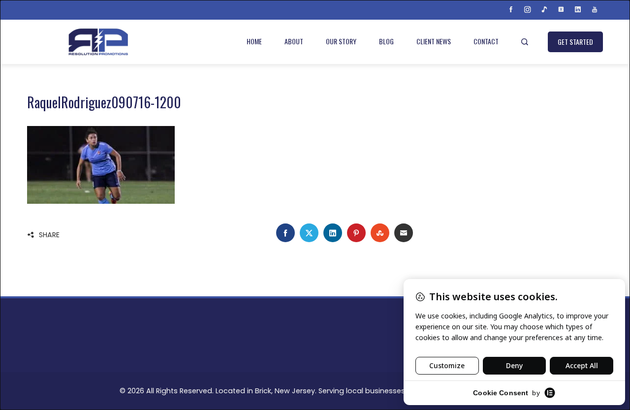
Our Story (341, 41)
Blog (386, 41)
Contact (486, 41)
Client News (433, 41)
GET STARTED (575, 41)
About (293, 41)
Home (254, 41)
